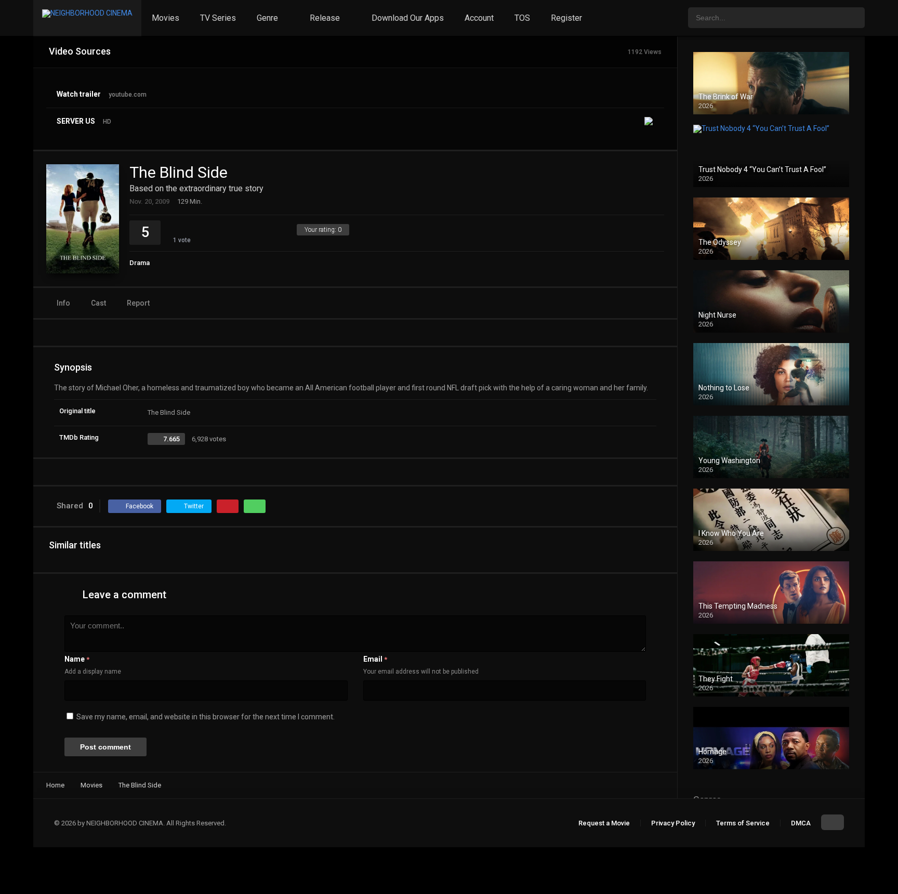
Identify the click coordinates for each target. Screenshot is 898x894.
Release (325, 18)
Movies (165, 18)
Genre (267, 18)
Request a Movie (604, 823)
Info (63, 303)
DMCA (801, 823)
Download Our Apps (408, 18)
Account (479, 18)
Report (138, 303)
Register (566, 18)
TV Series (218, 18)
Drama (139, 262)
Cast (98, 303)
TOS (522, 18)
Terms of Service (743, 823)
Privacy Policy (673, 823)
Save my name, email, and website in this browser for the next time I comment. (205, 717)
